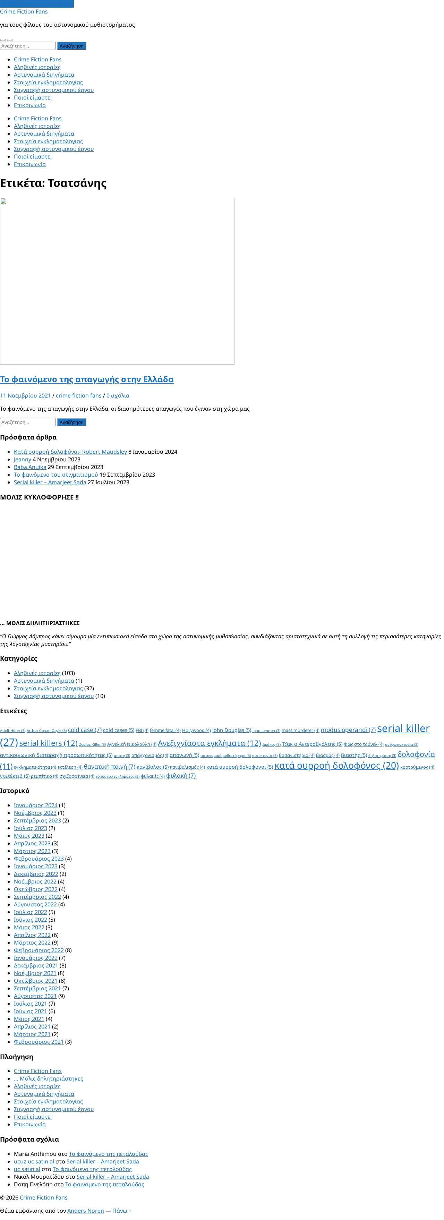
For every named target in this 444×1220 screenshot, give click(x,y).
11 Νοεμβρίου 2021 (25, 395)
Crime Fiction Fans (24, 11)
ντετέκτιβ (14, 775)
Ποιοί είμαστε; (33, 97)
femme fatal (165, 730)
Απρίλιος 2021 (32, 1026)
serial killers (48, 743)
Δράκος (272, 744)
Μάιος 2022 (29, 927)
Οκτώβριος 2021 (36, 980)
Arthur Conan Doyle (47, 730)
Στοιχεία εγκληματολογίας (48, 82)
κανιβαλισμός (187, 767)
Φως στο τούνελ (364, 744)
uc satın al (27, 1169)
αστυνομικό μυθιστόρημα (225, 755)
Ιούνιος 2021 (30, 1011)
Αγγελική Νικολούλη (131, 744)
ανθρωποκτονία (401, 744)
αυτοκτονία (265, 755)
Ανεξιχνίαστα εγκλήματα (209, 743)
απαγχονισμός (149, 755)
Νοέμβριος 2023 (35, 813)
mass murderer (300, 730)
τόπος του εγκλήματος (117, 776)
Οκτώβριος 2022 (36, 889)
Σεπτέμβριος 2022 (37, 897)
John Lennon (266, 730)
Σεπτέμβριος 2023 (37, 820)
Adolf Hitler (12, 730)
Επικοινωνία (30, 105)
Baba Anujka (30, 467)
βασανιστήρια (297, 755)
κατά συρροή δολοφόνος (336, 765)
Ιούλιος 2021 (30, 1003)
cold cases (118, 729)
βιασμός (328, 755)
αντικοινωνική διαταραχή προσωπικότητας (56, 754)
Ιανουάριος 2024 (36, 805)
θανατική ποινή (109, 766)
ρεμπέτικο (44, 776)
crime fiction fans (79, 395)
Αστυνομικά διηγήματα (44, 74)
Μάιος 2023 (29, 835)
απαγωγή (184, 754)
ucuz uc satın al (34, 1161)
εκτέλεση (70, 767)
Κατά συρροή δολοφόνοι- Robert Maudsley (70, 451)
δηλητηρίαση (382, 755)
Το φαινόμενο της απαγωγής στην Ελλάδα (87, 379)
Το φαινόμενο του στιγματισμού (56, 474)
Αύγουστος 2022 (35, 904)
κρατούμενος (417, 767)
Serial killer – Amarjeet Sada (50, 482)
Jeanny (22, 459)
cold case (85, 730)
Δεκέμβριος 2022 (36, 874)
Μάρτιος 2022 (32, 942)
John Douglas (231, 729)
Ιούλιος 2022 (30, 912)
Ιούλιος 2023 (30, 828)
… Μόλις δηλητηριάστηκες (48, 1078)
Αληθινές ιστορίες (37, 67)
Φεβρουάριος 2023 (39, 858)
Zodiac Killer (92, 744)
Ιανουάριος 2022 (36, 958)
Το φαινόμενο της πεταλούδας (108, 1154)
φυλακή (181, 775)
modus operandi (348, 730)
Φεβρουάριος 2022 (39, 950)
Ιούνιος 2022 (30, 919)
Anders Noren (85, 1210)
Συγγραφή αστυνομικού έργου (54, 90)
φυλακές (153, 776)
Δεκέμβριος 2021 (36, 965)
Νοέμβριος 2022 (35, 881)
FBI (142, 730)
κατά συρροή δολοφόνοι (239, 766)
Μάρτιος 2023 (32, 851)
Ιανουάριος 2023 (36, 866)
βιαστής (354, 754)
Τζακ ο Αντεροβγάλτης (312, 743)
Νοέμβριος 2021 (35, 973)
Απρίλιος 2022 (32, 935)
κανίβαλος (153, 766)
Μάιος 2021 (29, 1019)
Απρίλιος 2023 (32, 843)
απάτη (122, 755)
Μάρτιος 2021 (32, 1034)
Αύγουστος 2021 (35, 996)
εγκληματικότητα (35, 767)
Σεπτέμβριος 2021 (37, 988)
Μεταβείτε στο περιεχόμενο (37, 4)
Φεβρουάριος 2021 (39, 1042)
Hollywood (196, 730)
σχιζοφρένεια (77, 776)
